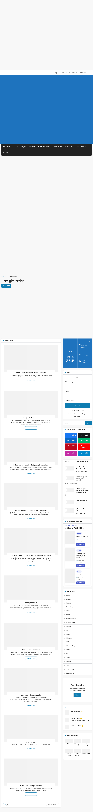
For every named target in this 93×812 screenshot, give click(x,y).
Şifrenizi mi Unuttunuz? (77, 410)
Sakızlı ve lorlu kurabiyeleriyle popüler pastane (30, 465)
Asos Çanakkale (31, 602)
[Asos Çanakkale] (31, 588)
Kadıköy (68, 626)
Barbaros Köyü (31, 742)
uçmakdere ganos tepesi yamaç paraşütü (31, 372)
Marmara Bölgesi (71, 646)
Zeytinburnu (70, 673)
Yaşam (23, 147)
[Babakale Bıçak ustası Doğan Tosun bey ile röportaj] (69, 490)
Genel (68, 615)
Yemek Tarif (70, 669)
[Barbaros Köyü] (31, 728)
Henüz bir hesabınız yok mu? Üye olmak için (77, 415)
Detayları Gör (80, 544)
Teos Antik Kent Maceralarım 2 (81, 468)
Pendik (68, 650)
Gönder (77, 695)
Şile (67, 654)
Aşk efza (79, 575)
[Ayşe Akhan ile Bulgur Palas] (31, 681)
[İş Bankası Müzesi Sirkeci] (69, 510)
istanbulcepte (75, 719)
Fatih (68, 611)
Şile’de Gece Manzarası (31, 650)
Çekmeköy (69, 607)
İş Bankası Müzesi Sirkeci (81, 510)
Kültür (15, 147)
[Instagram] (66, 72)
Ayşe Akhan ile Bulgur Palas (31, 695)
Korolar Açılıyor (73, 73)
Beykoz (68, 603)
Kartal (68, 630)
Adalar (68, 595)
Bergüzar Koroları (82, 536)
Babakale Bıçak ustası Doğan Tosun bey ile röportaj (82, 491)
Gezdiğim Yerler (71, 619)
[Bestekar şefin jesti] (69, 502)
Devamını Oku (31, 381)
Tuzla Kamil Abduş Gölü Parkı (31, 786)
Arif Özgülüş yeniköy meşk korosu (81, 556)
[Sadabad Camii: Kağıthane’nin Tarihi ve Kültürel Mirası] (31, 541)
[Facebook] (59, 72)
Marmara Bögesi (44, 147)
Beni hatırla (70, 400)
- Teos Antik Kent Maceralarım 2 (80, 720)
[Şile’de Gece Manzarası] (31, 636)
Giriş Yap (83, 73)
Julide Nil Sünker (75, 726)
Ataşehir (68, 599)
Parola (67, 391)
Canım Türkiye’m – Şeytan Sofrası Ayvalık (31, 510)
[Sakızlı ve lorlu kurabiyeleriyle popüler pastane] (31, 451)
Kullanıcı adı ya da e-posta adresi (74, 382)
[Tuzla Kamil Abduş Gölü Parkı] (31, 772)
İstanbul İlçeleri (83, 147)
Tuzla (68, 657)
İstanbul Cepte (75, 711)
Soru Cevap (57, 147)
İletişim (5, 153)
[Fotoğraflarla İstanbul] (31, 404)
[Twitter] (63, 72)
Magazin (32, 147)
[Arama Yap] (56, 73)
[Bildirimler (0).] (89, 73)
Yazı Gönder (69, 147)
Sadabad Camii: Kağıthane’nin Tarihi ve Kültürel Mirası (31, 555)
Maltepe (68, 642)
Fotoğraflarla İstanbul (31, 418)
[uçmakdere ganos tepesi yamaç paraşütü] (31, 358)
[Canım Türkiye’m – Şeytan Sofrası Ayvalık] (31, 496)
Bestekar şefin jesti (82, 501)
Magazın (69, 638)
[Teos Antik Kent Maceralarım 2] (69, 468)
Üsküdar (68, 661)
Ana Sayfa (6, 147)
